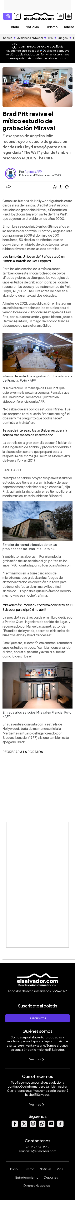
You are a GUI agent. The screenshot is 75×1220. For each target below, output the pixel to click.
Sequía (7, 38)
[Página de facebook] (14, 1126)
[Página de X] (23, 1126)
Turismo (51, 27)
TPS (50, 38)
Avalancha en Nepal (30, 38)
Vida (60, 1169)
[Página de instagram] (33, 1126)
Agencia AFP (33, 171)
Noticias (32, 27)
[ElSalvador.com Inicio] (38, 16)
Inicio (14, 27)
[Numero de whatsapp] (42, 1126)
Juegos (63, 38)
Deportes (51, 1177)
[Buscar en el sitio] (17, 16)
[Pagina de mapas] (60, 16)
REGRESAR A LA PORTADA (22, 752)
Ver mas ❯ (36, 1059)
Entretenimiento (27, 1177)
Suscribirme (37, 1018)
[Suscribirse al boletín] (7, 16)
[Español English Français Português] (68, 16)
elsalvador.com (30, 54)
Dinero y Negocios (37, 1185)
